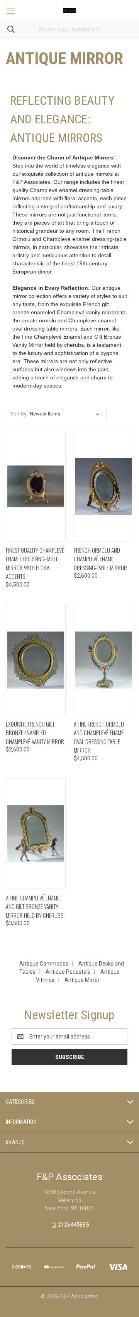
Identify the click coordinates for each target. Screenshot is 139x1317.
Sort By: (18, 414)
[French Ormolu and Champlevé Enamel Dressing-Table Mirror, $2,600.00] (103, 486)
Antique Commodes (43, 963)
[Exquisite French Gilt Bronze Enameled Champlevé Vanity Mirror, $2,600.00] (35, 660)
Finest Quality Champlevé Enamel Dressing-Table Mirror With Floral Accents (35, 563)
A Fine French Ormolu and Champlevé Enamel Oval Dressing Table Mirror (100, 737)
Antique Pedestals (68, 972)
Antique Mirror (82, 980)
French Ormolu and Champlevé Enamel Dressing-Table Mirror (100, 559)
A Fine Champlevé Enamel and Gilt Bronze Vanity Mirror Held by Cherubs (34, 906)
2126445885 (73, 1224)
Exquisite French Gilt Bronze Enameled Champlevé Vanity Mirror (35, 733)
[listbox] (66, 414)
